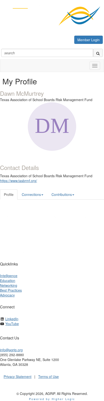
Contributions (62, 194)
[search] (98, 53)
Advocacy (7, 295)
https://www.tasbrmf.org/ (18, 180)
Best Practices (11, 290)
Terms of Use (48, 376)
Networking (8, 285)
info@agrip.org (11, 349)
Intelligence (8, 275)
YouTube (12, 323)
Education (7, 280)
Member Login (88, 39)
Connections (31, 194)
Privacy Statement (17, 376)
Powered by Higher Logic (52, 399)
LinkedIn (11, 318)
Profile (9, 194)
